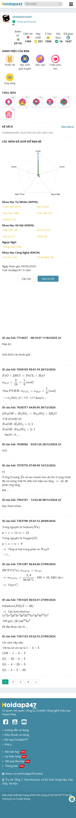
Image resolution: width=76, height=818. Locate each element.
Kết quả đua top (17, 761)
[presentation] (23, 375)
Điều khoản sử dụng (16, 734)
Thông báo (14, 766)
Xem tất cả (67, 126)
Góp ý (8, 744)
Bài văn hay (14, 751)
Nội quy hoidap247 (16, 739)
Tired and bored (26, 21)
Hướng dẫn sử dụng (16, 730)
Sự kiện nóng (15, 756)
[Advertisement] (38, 308)
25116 (18, 43)
